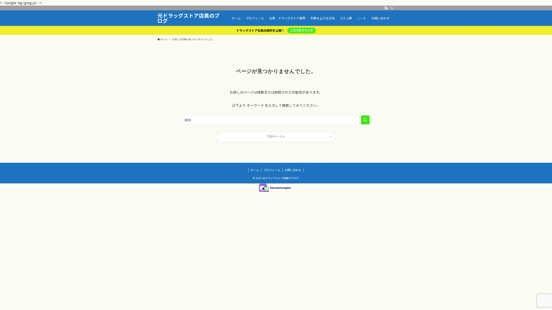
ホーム (255, 170)
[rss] (386, 8)
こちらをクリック (301, 30)
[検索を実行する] (365, 119)
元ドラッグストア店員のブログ (188, 18)
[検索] (392, 8)
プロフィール (271, 170)
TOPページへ (276, 136)
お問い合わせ (293, 170)
